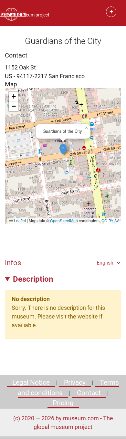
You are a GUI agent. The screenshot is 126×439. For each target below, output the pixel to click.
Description (33, 279)
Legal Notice (31, 382)
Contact (89, 393)
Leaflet (19, 220)
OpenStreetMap (64, 220)
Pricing (63, 403)
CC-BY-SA (110, 220)
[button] (63, 146)
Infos (13, 262)
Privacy (75, 382)
